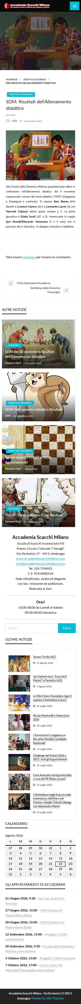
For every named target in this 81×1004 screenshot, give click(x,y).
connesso (28, 257)
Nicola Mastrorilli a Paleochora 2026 (51, 717)
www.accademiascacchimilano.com (40, 558)
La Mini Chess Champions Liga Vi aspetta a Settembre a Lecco (52, 698)
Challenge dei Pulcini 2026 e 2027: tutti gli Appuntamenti (50, 757)
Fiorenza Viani (13, 363)
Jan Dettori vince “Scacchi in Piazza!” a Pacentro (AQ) (50, 678)
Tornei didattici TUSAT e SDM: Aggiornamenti (28, 460)
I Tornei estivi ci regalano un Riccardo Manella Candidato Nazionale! (50, 739)
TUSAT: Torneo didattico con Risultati (34, 515)
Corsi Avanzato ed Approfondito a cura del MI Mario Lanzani (52, 777)
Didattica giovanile (34, 79)
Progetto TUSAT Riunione (57, 958)
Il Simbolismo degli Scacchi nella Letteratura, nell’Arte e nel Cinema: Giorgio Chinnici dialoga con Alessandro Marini (52, 801)
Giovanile (14, 345)
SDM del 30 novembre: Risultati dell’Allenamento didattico (29, 354)
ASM (15, 121)
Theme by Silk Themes (47, 998)
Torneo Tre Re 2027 (44, 657)
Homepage (12, 79)
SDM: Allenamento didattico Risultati (33, 409)
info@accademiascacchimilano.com (40, 563)
